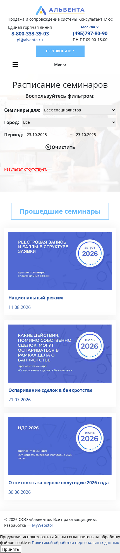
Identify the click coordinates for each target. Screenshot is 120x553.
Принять (10, 549)
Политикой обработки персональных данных (75, 542)
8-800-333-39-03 (30, 33)
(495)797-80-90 (90, 33)
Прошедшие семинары (60, 211)
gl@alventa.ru (30, 39)
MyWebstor (42, 525)
